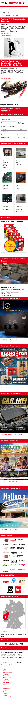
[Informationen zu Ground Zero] (6, 553)
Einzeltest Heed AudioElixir (19, 186)
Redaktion (6, 674)
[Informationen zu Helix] (14, 553)
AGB (4, 690)
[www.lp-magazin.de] (10, 593)
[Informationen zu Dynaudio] (14, 544)
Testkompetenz (7, 672)
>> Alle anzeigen (6, 35)
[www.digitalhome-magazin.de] (6, 584)
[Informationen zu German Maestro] (20, 548)
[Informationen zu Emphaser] (22, 545)
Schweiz (6, 631)
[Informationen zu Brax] (6, 545)
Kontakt (5, 695)
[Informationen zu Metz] (20, 556)
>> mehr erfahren (6, 255)
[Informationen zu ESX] (6, 549)
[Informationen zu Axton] (20, 540)
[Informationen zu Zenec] (21, 569)
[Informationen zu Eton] (12, 548)
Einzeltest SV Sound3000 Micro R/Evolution (19, 209)
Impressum (6, 687)
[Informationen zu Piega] (22, 561)
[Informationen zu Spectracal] (14, 565)
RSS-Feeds (6, 681)
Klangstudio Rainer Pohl (14, 644)
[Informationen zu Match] (12, 556)
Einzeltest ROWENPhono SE (18, 162)
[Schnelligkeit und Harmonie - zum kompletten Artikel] (14, 90)
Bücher (5, 671)
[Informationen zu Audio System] (13, 540)
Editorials (5, 684)
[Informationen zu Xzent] (13, 569)
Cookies (5, 693)
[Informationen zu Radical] (6, 565)
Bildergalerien (7, 677)
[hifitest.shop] (18, 593)
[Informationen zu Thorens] (22, 565)
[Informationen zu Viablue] (6, 570)
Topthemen (6, 682)
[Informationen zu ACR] (6, 540)
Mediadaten (6, 688)
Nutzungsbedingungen (9, 697)
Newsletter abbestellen (8, 665)
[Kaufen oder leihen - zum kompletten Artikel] (14, 48)
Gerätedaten (6, 676)
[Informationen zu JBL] (6, 557)
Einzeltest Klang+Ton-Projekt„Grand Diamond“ (5, 164)
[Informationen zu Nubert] (14, 561)
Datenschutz (6, 692)
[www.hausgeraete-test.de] (14, 584)
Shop (4, 669)
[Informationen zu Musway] (6, 561)
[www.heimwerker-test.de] (22, 584)
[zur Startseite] (15, 3)
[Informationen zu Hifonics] (22, 553)
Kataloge (5, 679)
